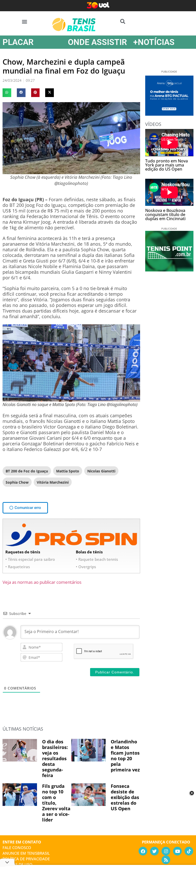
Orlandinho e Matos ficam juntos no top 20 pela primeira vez (125, 756)
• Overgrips (86, 566)
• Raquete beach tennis (97, 559)
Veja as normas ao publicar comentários (42, 582)
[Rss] (166, 859)
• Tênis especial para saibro (30, 559)
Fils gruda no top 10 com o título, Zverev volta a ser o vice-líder (56, 803)
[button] (24, 21)
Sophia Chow (17, 482)
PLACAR (18, 42)
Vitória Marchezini (53, 482)
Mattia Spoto (67, 471)
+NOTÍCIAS (154, 42)
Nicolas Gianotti (101, 471)
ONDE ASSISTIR (97, 42)
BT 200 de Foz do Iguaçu (27, 471)
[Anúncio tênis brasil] (169, 114)
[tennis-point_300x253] (169, 270)
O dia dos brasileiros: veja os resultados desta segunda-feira (55, 758)
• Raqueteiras (17, 566)
